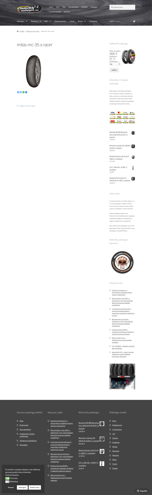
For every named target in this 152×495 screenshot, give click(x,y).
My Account (24, 425)
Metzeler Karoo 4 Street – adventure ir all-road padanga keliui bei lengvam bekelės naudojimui (122, 322)
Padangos (20, 21)
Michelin (115, 455)
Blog (64, 7)
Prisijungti (94, 7)
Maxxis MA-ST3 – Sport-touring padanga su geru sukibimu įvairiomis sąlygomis (123, 354)
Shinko (115, 468)
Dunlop (115, 438)
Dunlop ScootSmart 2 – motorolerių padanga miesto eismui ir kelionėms (122, 292)
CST (113, 434)
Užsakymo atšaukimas (28, 441)
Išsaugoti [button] (22, 487)
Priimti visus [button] (34, 487)
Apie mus (67, 12)
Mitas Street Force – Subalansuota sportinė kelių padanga (122, 340)
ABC (46, 21)
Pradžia (21, 31)
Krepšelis (84, 7)
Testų (72, 21)
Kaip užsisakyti (73, 7)
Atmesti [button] (11, 487)
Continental (117, 429)
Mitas (114, 459)
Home (51, 7)
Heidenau (116, 442)
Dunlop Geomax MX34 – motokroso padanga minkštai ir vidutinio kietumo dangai (123, 332)
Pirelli (114, 464)
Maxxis (114, 447)
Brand (80, 21)
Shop (57, 7)
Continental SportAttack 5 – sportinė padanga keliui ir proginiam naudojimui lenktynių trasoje (123, 312)
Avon (114, 421)
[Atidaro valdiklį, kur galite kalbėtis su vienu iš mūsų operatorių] (142, 491)
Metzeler (115, 451)
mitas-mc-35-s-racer (32, 31)
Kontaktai (93, 21)
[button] (7, 478)
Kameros (34, 21)
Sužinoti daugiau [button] (12, 475)
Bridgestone (117, 425)
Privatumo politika (55, 12)
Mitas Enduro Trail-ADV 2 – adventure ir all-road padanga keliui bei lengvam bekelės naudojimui (122, 302)
